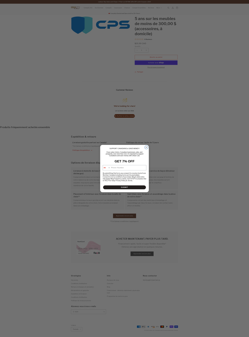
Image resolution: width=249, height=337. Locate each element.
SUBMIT (124, 187)
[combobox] (106, 167)
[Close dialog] (146, 147)
